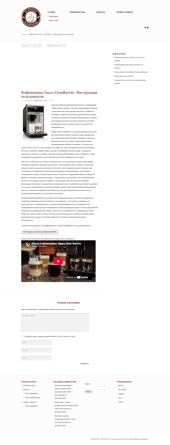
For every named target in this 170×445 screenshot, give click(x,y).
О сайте (51, 12)
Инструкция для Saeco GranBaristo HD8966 (39, 232)
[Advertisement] (59, 70)
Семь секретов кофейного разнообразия (131, 72)
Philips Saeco (39, 100)
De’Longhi (122, 389)
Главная (24, 34)
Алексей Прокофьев (63, 385)
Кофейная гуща (77, 12)
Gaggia (121, 394)
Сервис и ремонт (124, 12)
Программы (53, 16)
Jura (120, 398)
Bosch (120, 385)
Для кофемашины (32, 397)
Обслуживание (31, 406)
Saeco (46, 100)
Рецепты (100, 12)
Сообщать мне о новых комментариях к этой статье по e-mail (49, 336)
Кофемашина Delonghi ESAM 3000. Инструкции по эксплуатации (66, 408)
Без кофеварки (31, 393)
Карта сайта (54, 20)
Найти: (87, 384)
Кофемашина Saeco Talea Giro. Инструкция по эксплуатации (65, 422)
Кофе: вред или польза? (124, 76)
